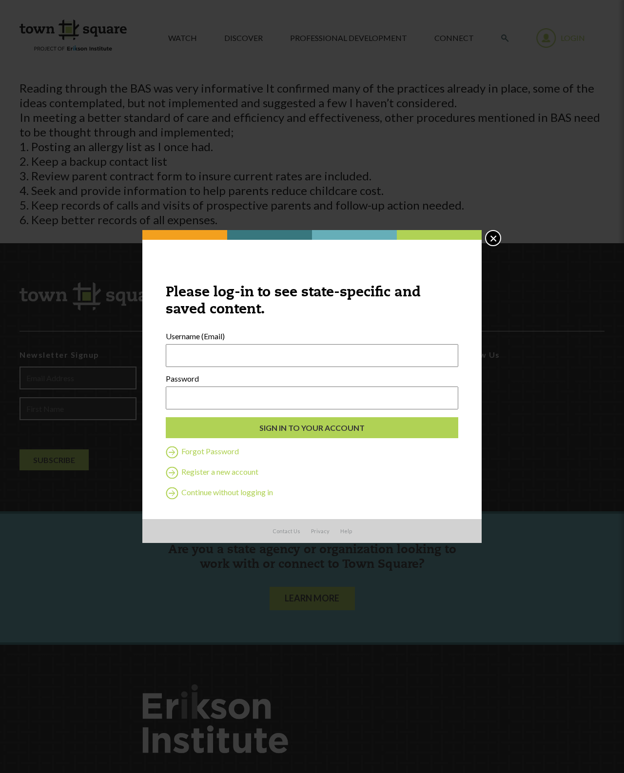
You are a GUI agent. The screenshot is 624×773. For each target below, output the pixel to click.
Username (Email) (195, 336)
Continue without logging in (226, 492)
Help (346, 531)
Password (182, 379)
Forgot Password (209, 451)
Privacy (320, 531)
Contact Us (286, 531)
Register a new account (219, 471)
